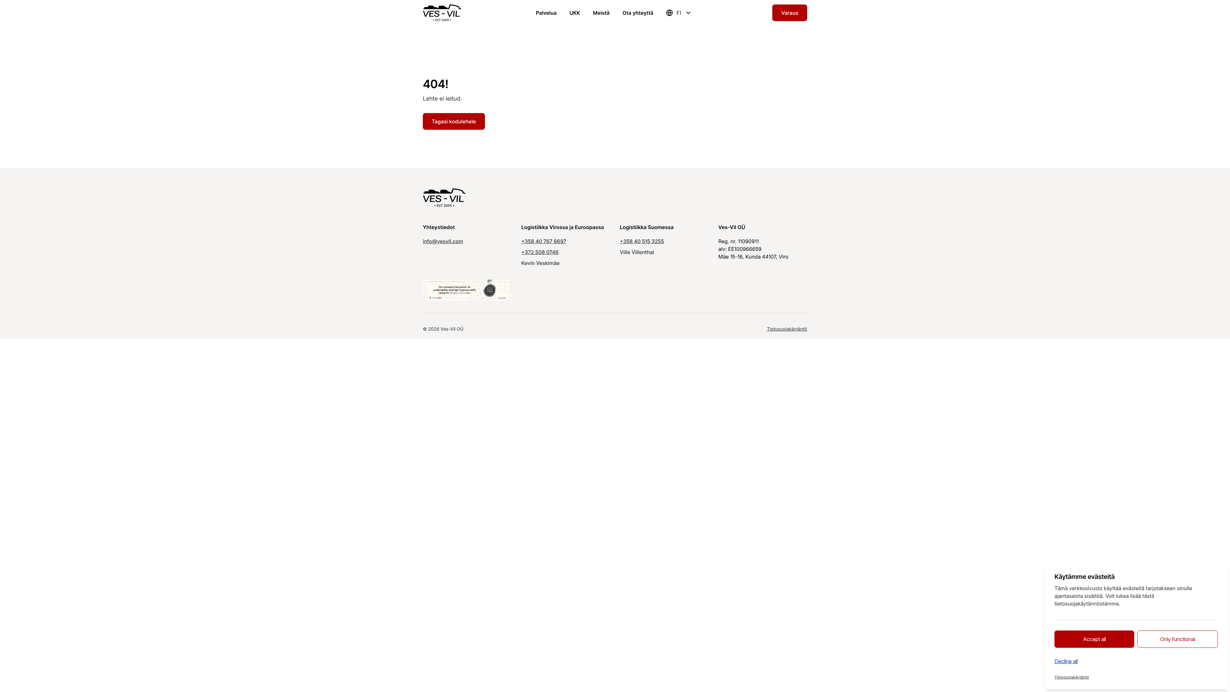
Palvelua (546, 13)
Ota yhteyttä (637, 13)
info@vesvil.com (443, 241)
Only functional (1177, 639)
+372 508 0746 (540, 252)
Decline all (1066, 661)
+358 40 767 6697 (543, 241)
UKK (575, 13)
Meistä (601, 13)
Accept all (1094, 639)
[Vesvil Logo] (442, 13)
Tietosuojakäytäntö (787, 329)
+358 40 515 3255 (642, 241)
